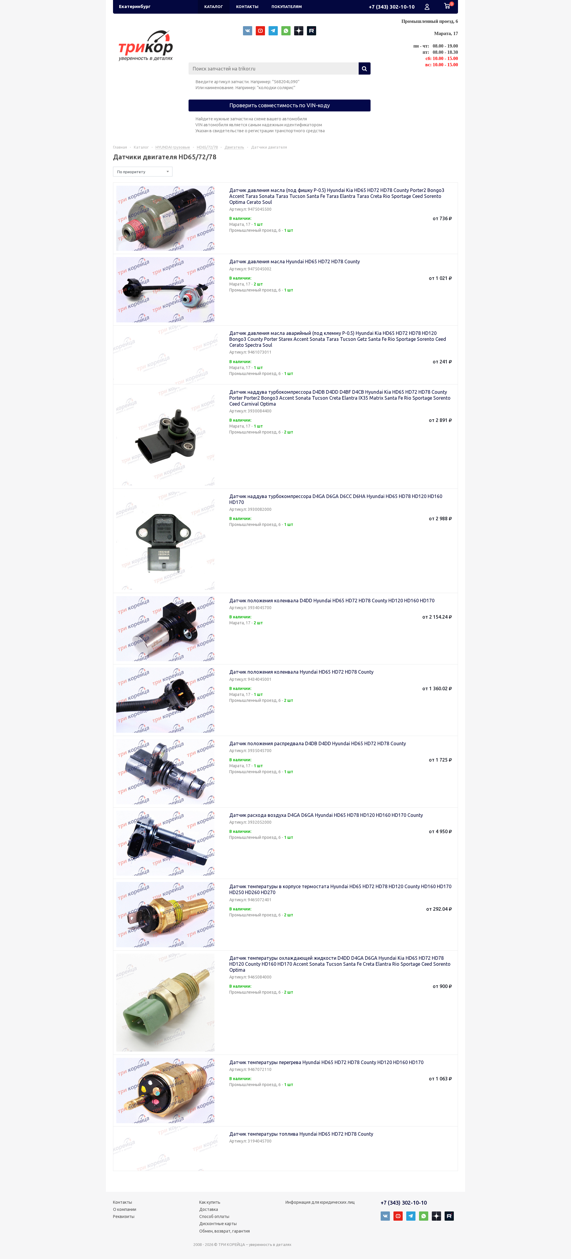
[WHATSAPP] (286, 30)
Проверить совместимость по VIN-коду (279, 105)
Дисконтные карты (218, 1223)
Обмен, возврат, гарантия (224, 1231)
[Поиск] (365, 68)
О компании (124, 1209)
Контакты (122, 1202)
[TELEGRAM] (273, 30)
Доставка (208, 1209)
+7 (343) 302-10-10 (392, 7)
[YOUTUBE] (260, 30)
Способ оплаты (214, 1216)
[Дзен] (298, 30)
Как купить (209, 1202)
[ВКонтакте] (247, 30)
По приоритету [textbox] (131, 172)
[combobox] (142, 172)
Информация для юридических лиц (320, 1202)
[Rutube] (311, 30)
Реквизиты (123, 1216)
